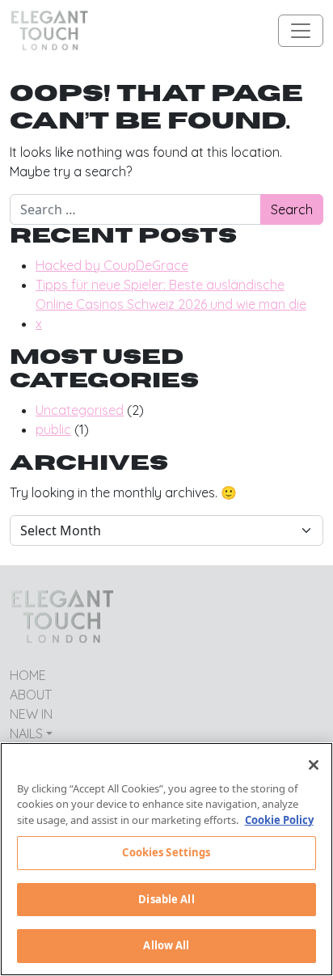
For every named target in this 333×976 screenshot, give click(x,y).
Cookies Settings (166, 852)
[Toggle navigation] (300, 31)
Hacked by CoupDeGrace (112, 265)
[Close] (313, 765)
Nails (26, 733)
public (53, 429)
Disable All (166, 899)
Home (28, 675)
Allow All (166, 945)
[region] (166, 859)
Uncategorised (80, 410)
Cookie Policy (279, 820)
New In (31, 714)
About (31, 695)
